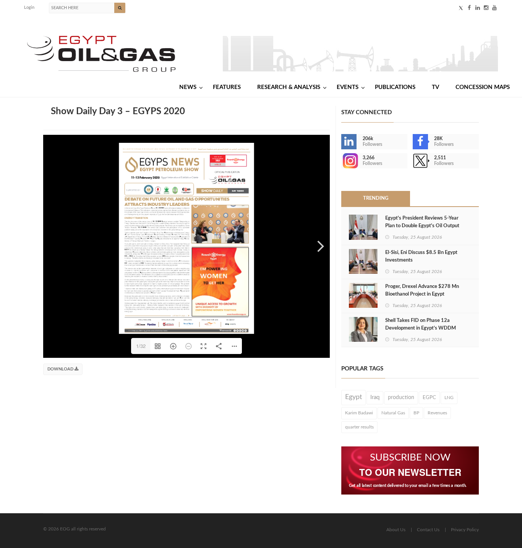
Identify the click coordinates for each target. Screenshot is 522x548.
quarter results (359, 427)
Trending (375, 198)
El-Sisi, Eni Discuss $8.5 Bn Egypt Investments (421, 256)
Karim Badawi (359, 413)
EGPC (429, 397)
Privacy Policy (465, 529)
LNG (449, 397)
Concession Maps (483, 87)
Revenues (437, 413)
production (401, 397)
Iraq (374, 397)
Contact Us (428, 529)
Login (29, 7)
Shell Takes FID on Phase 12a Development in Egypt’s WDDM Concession (420, 328)
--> (342, 160)
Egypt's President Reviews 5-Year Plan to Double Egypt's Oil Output (422, 222)
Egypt (353, 397)
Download (61, 369)
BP (416, 413)
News (187, 87)
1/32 (141, 345)
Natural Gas (393, 413)
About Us (395, 529)
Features (227, 87)
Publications (395, 87)
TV (435, 87)
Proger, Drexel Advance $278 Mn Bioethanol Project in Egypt (422, 290)
